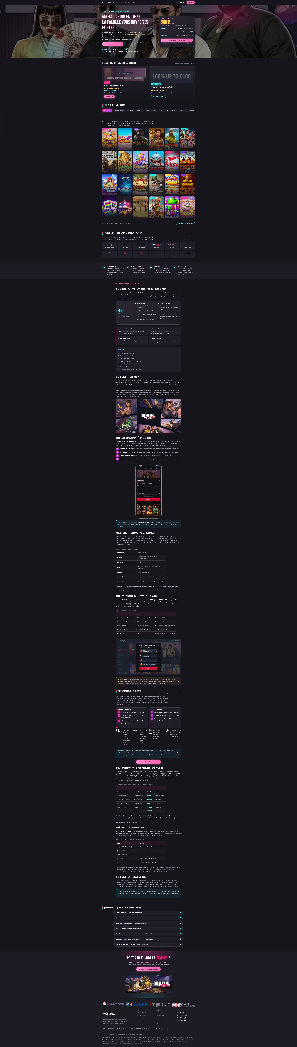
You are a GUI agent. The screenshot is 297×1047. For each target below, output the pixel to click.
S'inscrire (190, 2)
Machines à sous (141, 1012)
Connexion (160, 1012)
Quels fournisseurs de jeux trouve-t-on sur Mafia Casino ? (135, 939)
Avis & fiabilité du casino (127, 358)
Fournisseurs (116, 2)
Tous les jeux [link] (107, 110)
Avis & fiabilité (161, 1015)
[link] (125, 83)
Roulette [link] (174, 110)
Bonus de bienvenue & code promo (130, 361)
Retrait (159, 1020)
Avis (129, 2)
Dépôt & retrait (124, 366)
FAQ (133, 2)
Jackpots (139, 1018)
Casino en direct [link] (150, 110)
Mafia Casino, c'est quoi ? (128, 353)
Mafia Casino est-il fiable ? (125, 918)
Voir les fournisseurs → (188, 106)
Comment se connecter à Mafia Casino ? (129, 913)
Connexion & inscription (127, 356)
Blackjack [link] (183, 110)
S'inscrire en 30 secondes (177, 40)
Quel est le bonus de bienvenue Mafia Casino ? (131, 923)
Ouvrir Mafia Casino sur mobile (148, 762)
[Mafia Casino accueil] (103, 2)
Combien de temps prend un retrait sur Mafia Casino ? (134, 934)
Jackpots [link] (140, 110)
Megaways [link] (131, 110)
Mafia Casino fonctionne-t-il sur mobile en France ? (133, 944)
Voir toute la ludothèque (185, 223)
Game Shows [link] (193, 110)
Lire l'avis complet (133, 44)
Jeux (109, 2)
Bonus (124, 2)
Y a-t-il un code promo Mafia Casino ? (128, 928)
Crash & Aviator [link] (163, 110)
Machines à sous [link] (119, 110)
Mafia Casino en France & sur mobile (131, 369)
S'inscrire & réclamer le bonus (148, 969)
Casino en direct (141, 1015)
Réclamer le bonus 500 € (113, 44)
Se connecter (180, 2)
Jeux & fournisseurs (126, 364)
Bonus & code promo (163, 1018)
